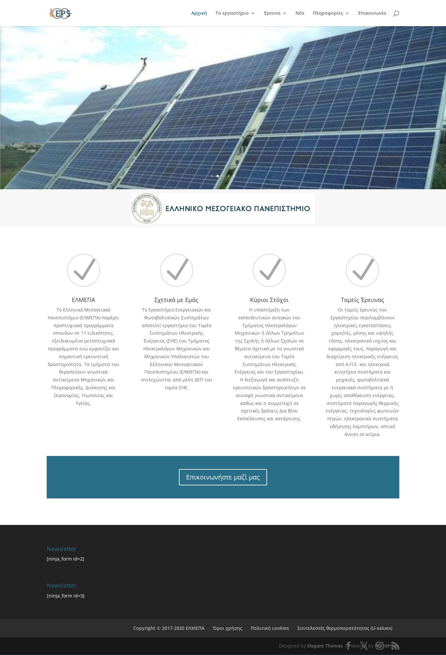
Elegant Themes (325, 646)
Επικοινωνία (372, 13)
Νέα (299, 13)
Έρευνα (272, 13)
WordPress (387, 646)
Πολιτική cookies (270, 628)
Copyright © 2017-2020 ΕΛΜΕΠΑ (168, 628)
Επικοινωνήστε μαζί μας (223, 477)
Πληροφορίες (328, 13)
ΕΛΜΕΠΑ (83, 300)
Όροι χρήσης (227, 628)
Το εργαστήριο (232, 13)
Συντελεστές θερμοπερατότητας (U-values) (344, 628)
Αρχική (199, 13)
